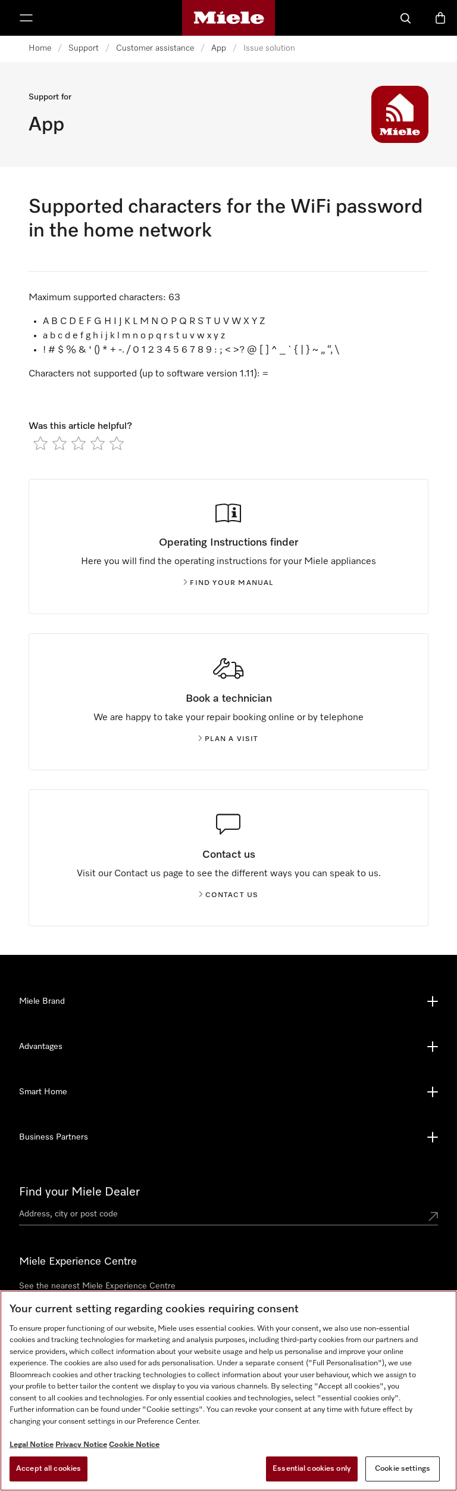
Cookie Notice (134, 1445)
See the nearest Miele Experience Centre (97, 1286)
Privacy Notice (81, 1445)
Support (83, 48)
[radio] (40, 443)
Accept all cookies (48, 1469)
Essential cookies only (312, 1469)
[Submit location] (433, 1216)
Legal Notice (32, 1445)
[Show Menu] (26, 18)
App (218, 48)
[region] (228, 1390)
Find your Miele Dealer (79, 1192)
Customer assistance (155, 48)
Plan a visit (231, 739)
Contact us (232, 895)
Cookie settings (402, 1469)
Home (40, 48)
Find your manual (231, 583)
